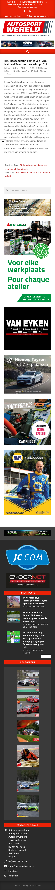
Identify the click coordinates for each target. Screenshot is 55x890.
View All (46, 667)
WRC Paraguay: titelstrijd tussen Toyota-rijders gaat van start (35, 611)
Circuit (44, 635)
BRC (18, 71)
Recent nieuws (33, 617)
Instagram (13, 886)
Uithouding (31, 637)
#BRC (42, 71)
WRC (43, 617)
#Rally (8, 74)
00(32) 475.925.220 (18, 872)
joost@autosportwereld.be (21, 876)
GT (24, 637)
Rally (24, 71)
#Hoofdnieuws (33, 635)
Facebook (13, 881)
